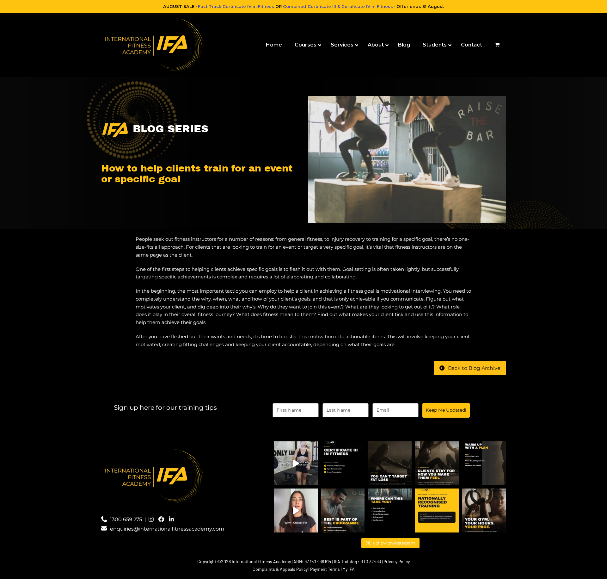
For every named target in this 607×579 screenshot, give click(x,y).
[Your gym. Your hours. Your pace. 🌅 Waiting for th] (484, 510)
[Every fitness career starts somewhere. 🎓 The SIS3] (343, 463)
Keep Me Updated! (446, 410)
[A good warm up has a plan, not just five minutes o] (484, 463)
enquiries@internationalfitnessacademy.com (167, 529)
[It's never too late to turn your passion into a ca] (296, 463)
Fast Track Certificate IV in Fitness (236, 6)
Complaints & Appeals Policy (280, 569)
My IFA (348, 569)
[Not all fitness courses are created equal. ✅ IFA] (437, 510)
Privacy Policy (396, 561)
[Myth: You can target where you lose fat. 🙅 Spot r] (390, 463)
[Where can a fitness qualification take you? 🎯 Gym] (390, 510)
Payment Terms (325, 569)
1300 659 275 (126, 519)
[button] (497, 45)
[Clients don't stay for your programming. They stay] (437, 463)
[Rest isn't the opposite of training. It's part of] (343, 510)
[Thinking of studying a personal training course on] (296, 510)
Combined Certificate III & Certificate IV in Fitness (338, 6)
